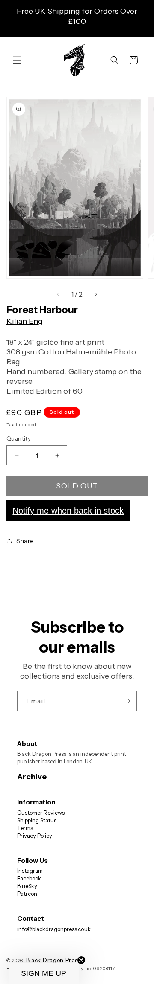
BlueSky (27, 885)
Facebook (29, 878)
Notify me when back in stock (68, 510)
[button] (17, 60)
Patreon (27, 893)
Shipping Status (36, 820)
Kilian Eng (24, 321)
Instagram (30, 870)
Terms (25, 827)
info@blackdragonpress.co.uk (54, 929)
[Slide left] (58, 294)
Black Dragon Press (53, 960)
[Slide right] (95, 294)
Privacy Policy (34, 835)
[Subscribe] (127, 701)
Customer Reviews (41, 812)
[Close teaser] (81, 960)
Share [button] (25, 541)
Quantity (18, 438)
